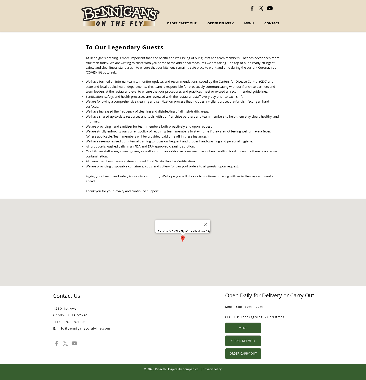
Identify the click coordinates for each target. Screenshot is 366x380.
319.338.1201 (74, 322)
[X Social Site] (261, 8)
